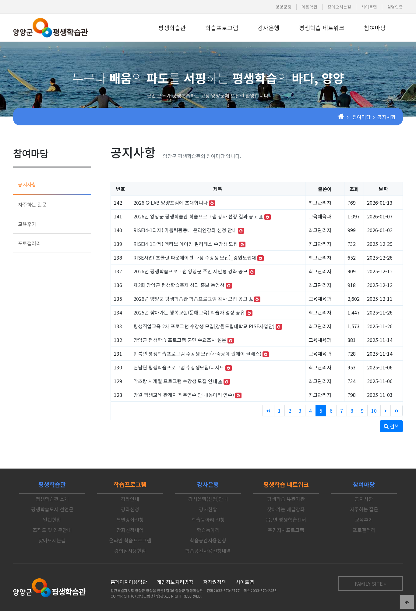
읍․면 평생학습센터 (286, 519)
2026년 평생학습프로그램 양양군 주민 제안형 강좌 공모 (190, 271)
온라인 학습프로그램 (130, 540)
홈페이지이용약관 (129, 581)
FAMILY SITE (369, 583)
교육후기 (27, 224)
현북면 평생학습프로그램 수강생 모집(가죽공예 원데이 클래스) (197, 353)
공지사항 (27, 184)
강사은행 (269, 27)
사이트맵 (369, 7)
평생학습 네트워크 (321, 27)
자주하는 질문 (32, 204)
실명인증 (395, 7)
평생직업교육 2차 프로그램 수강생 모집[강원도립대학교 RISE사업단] (203, 326)
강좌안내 (130, 498)
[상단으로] (406, 601)
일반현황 (52, 519)
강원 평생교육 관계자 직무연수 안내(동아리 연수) (183, 394)
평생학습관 (172, 27)
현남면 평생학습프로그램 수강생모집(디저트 (178, 367)
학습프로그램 (221, 27)
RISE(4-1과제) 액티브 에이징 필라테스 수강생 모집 (185, 243)
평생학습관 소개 (52, 498)
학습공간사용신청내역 (208, 550)
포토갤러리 (29, 243)
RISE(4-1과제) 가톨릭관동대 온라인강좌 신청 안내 (185, 230)
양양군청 (283, 7)
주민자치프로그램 (286, 530)
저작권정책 (214, 581)
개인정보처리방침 (175, 581)
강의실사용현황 (130, 550)
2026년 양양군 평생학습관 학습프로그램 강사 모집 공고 (190, 298)
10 (374, 410)
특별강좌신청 (130, 519)
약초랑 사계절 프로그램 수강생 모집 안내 (175, 381)
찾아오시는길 (339, 7)
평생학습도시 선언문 (52, 509)
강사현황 (208, 509)
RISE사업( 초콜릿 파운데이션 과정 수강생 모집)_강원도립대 (194, 257)
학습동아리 (208, 530)
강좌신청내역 (130, 530)
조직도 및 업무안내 (52, 530)
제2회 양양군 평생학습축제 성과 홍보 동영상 (178, 285)
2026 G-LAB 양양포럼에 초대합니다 (170, 202)
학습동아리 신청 (208, 519)
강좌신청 (130, 509)
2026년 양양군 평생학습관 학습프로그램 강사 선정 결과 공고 (195, 216)
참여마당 (375, 27)
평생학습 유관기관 (286, 498)
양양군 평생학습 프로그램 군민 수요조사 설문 (179, 339)
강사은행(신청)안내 (208, 498)
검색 (394, 426)
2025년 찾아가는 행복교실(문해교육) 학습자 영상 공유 (189, 312)
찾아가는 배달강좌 (286, 509)
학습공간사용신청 (208, 540)
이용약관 (309, 7)
